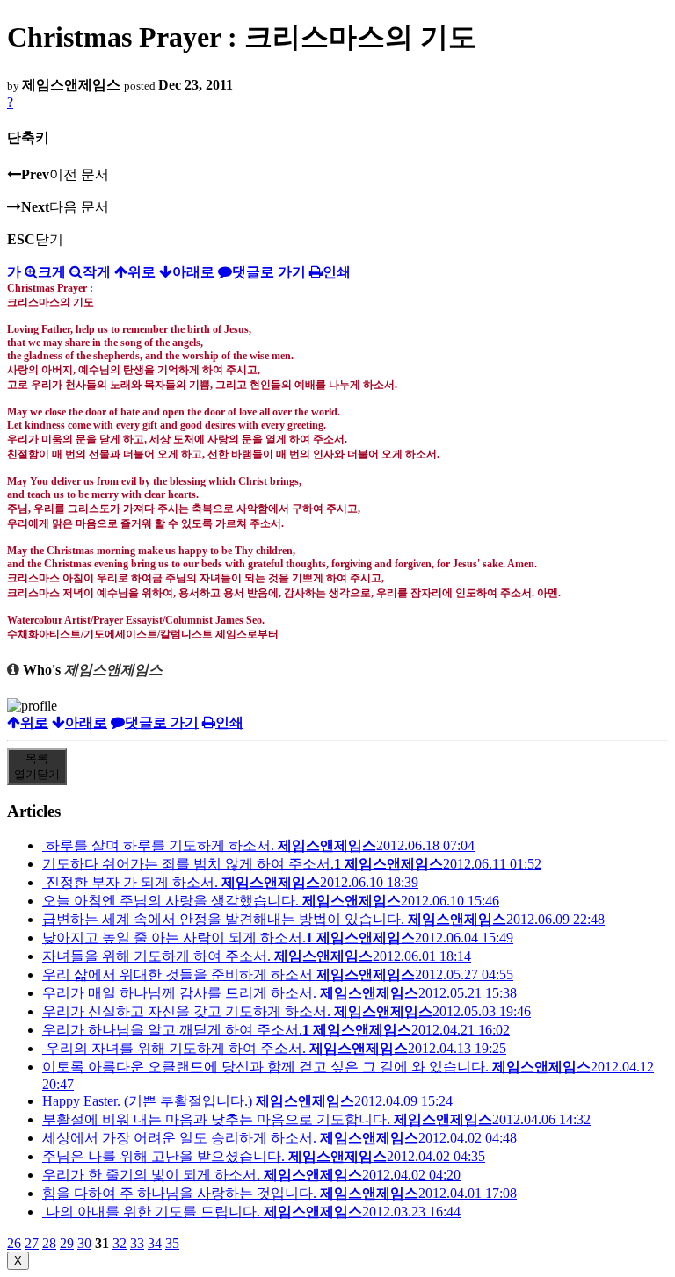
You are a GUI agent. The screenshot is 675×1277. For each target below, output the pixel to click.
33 (137, 1243)
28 (49, 1243)
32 (119, 1243)
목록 (37, 766)
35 (172, 1243)
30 (84, 1243)
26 (14, 1243)
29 (67, 1243)
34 (155, 1243)
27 (32, 1243)
